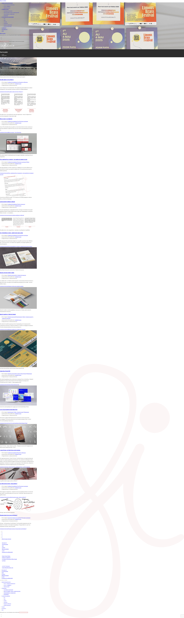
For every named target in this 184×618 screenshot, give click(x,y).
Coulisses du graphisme (12, 82)
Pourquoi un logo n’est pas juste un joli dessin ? (8, 515)
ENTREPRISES (6, 594)
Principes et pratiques (23, 121)
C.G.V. (3, 550)
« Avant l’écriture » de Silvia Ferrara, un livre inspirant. (10, 450)
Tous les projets (4, 55)
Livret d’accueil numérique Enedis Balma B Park (8, 409)
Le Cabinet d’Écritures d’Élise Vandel (9, 559)
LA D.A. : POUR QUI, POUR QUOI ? (9, 583)
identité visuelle (6, 586)
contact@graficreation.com (7, 567)
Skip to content (3, 0)
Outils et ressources (21, 204)
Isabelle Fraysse (18, 83)
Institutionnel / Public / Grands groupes (24, 316)
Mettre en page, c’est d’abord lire (6, 118)
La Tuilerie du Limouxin (21, 275)
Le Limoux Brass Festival (21, 373)
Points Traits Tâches (6, 556)
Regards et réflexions (23, 82)
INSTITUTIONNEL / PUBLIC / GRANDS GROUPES (12, 591)
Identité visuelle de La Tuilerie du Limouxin (8, 314)
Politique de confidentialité (7, 552)
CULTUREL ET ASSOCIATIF (8, 589)
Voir (4, 599)
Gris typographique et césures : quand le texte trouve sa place (11, 232)
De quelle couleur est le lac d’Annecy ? (7, 79)
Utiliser (27, 162)
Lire (18, 82)
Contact (3, 547)
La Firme (4, 560)
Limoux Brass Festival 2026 (5, 371)
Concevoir (10, 517)
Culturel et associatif (12, 275)
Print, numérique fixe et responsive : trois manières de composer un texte (13, 159)
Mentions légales (5, 549)
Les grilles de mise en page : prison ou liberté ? (8, 483)
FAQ (3, 545)
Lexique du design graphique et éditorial (7, 201)
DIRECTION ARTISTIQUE (6, 582)
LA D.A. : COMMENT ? (7, 585)
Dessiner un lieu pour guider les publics (7, 272)
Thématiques (29, 373)
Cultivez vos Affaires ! (6, 557)
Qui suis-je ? (4, 542)
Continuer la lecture (11, 91)
